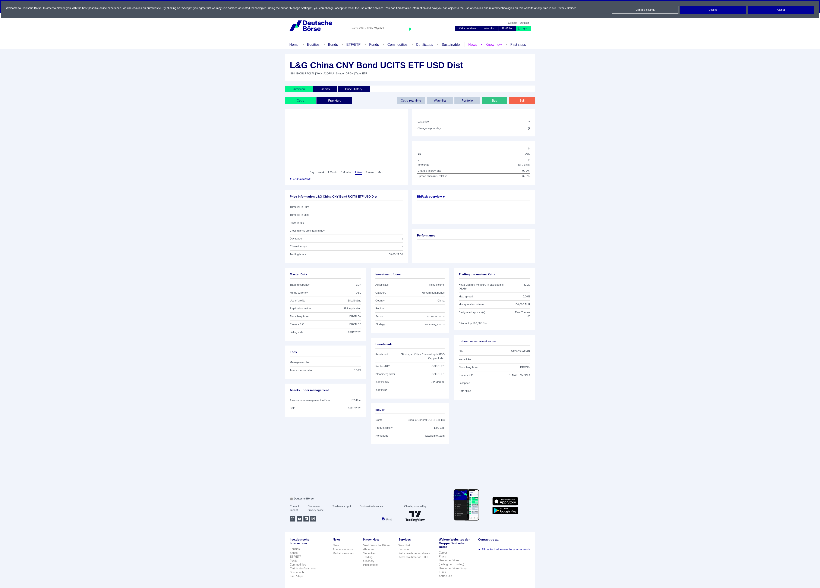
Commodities (397, 44)
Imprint (294, 510)
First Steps (296, 576)
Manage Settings (645, 9)
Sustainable (451, 44)
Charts (325, 89)
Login (523, 28)
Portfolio (507, 28)
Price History (353, 89)
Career (443, 552)
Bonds (333, 44)
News (472, 44)
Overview (299, 89)
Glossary (368, 561)
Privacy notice (316, 510)
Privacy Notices (566, 8)
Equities (313, 44)
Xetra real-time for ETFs (413, 557)
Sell (522, 100)
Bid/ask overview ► (431, 196)
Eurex (442, 572)
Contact (512, 22)
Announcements (343, 549)
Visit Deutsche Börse (376, 545)
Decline (713, 9)
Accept (781, 9)
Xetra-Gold (445, 576)
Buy (494, 100)
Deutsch (525, 22)
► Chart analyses (300, 178)
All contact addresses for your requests (504, 549)
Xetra (300, 100)
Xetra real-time (467, 28)
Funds (374, 44)
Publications (370, 564)
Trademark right (341, 506)
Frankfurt (334, 100)
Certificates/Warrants (303, 568)
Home (294, 44)
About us (368, 549)
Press (442, 556)
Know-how (494, 44)
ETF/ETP (353, 44)
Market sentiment (343, 553)
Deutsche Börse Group (453, 568)
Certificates (424, 44)
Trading (367, 557)
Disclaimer (314, 506)
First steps (518, 44)
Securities (369, 553)
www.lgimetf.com (435, 435)
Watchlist (489, 28)
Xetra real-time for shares (414, 553)
